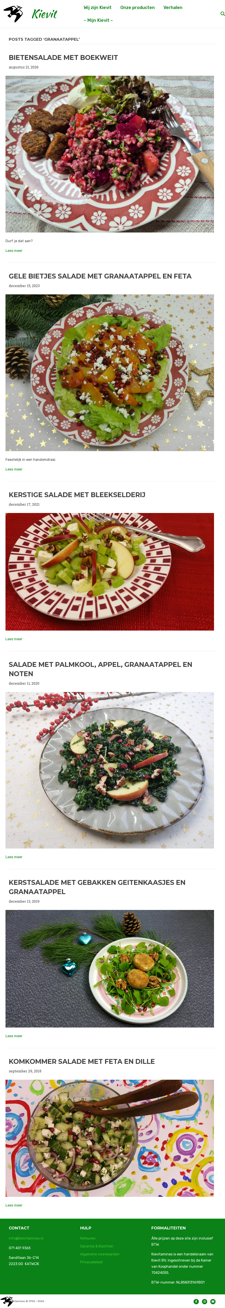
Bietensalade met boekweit (63, 58)
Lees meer (13, 251)
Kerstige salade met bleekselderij (77, 495)
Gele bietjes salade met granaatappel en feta (101, 276)
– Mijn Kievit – (98, 20)
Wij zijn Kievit (98, 7)
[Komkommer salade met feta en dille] (109, 1137)
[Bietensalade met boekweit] (109, 153)
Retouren (88, 1238)
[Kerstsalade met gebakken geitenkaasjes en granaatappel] (109, 968)
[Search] (219, 14)
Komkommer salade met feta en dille (82, 1061)
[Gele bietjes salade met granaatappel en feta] (109, 372)
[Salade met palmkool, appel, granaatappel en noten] (109, 769)
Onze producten (137, 7)
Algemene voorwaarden (100, 1254)
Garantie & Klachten (96, 1246)
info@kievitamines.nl (26, 1238)
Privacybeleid (91, 1262)
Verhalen (172, 7)
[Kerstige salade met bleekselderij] (109, 571)
